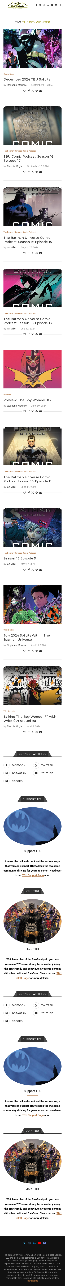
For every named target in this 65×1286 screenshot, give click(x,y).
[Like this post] (24, 90)
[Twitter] (40, 5)
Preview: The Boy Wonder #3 (27, 400)
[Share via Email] (40, 90)
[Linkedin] (48, 5)
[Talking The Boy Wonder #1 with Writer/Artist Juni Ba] (32, 685)
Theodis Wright (15, 166)
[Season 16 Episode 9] (32, 527)
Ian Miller (11, 247)
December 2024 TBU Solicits (26, 79)
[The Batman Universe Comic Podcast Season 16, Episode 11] (32, 446)
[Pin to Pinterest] (37, 90)
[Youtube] (52, 5)
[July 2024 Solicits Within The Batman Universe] (32, 604)
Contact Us (32, 1281)
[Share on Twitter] (32, 90)
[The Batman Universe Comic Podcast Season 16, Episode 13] (32, 288)
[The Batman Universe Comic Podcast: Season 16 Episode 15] (32, 206)
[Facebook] (36, 5)
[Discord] (56, 5)
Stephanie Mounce (17, 85)
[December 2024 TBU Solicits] (32, 48)
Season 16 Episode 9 (19, 558)
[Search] (61, 5)
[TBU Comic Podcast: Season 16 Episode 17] (32, 125)
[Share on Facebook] (29, 90)
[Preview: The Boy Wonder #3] (32, 369)
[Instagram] (44, 5)
